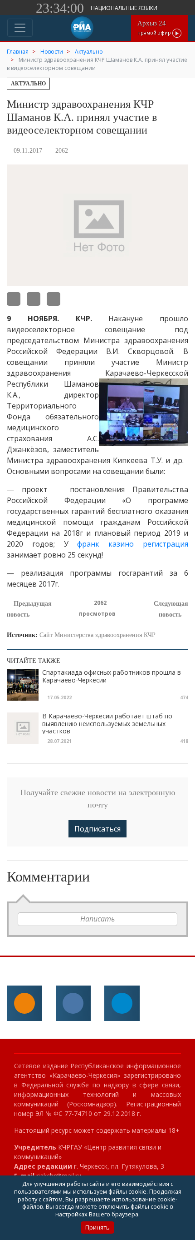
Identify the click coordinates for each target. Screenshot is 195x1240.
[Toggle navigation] (20, 28)
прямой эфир (154, 27)
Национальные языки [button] (125, 8)
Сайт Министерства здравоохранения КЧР (97, 635)
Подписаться (97, 829)
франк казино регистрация (132, 544)
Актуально (28, 83)
